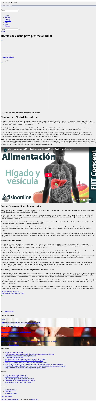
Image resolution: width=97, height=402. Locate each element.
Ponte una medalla (6, 5)
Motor (6, 22)
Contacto (7, 26)
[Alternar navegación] (1, 9)
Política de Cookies (10, 390)
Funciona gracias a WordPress (10, 399)
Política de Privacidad (11, 393)
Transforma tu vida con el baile (14, 352)
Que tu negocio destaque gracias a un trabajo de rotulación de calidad (25, 359)
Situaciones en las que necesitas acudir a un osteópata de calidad (24, 361)
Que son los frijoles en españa (10, 291)
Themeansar (34, 399)
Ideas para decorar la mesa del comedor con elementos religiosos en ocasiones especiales (29, 341)
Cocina (7, 16)
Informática (8, 21)
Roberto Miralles (8, 57)
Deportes (7, 17)
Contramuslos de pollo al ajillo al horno (12, 293)
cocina (3, 31)
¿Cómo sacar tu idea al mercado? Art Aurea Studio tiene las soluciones (26, 362)
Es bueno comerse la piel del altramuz (16, 375)
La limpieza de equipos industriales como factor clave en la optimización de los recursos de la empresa (35, 366)
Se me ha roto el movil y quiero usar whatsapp (18, 382)
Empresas (7, 19)
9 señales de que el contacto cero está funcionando (20, 380)
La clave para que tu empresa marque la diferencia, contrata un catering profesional (29, 354)
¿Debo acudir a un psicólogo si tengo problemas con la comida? (21, 322)
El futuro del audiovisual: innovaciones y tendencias (20, 356)
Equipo (7, 24)
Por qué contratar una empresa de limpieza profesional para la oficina (25, 367)
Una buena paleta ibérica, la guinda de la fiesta (16, 332)
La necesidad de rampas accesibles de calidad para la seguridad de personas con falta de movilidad (34, 364)
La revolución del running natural (15, 357)
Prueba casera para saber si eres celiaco (16, 377)
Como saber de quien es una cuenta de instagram (19, 379)
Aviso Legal (8, 391)
